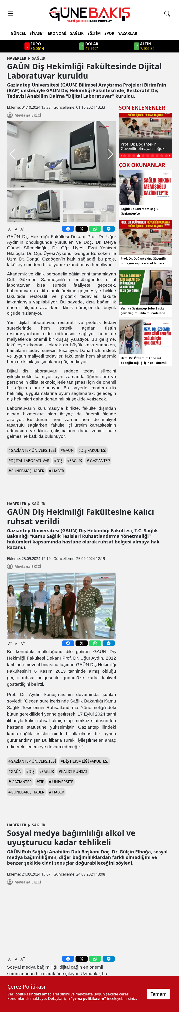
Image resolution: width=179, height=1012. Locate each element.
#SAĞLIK (46, 771)
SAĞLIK (38, 58)
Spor (109, 33)
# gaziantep (98, 460)
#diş (58, 460)
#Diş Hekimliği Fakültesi (84, 761)
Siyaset (37, 33)
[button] (110, 154)
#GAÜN (67, 450)
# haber (56, 470)
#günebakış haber (26, 470)
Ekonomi (57, 33)
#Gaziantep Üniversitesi (32, 450)
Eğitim (94, 33)
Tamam (159, 994)
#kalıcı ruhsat (73, 771)
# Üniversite (61, 781)
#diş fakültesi (92, 450)
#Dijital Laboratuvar (28, 460)
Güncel (18, 33)
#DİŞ (30, 771)
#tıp (40, 781)
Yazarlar (127, 33)
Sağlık (77, 33)
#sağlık (74, 460)
